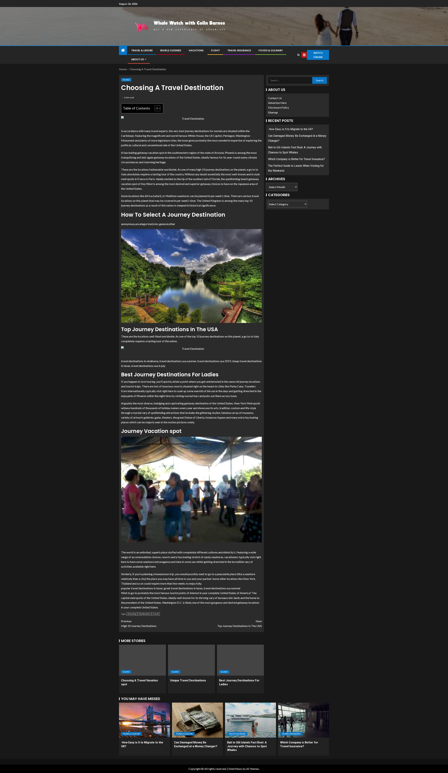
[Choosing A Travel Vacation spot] (142, 660)
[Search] (298, 54)
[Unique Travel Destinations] (191, 660)
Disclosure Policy (278, 107)
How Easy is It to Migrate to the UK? (290, 129)
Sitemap (273, 112)
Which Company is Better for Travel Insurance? (296, 159)
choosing (131, 613)
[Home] (123, 50)
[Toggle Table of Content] (156, 108)
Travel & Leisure (142, 50)
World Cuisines (170, 50)
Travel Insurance (239, 50)
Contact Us (275, 98)
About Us (137, 59)
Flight (215, 50)
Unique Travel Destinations (188, 680)
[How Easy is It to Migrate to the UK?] (144, 720)
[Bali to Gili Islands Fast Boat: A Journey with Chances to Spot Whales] (250, 720)
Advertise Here (277, 102)
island (126, 80)
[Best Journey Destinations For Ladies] (240, 660)
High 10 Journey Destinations (138, 623)
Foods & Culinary (270, 50)
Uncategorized (237, 734)
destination (144, 613)
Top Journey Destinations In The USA (239, 623)
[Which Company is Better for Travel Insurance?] (303, 720)
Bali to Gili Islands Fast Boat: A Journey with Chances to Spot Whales (247, 746)
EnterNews (235, 768)
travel (156, 613)
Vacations (196, 50)
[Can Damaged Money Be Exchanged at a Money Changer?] (197, 720)
